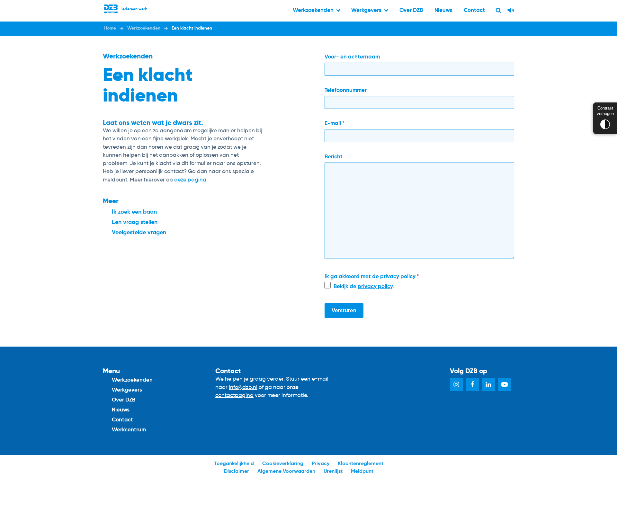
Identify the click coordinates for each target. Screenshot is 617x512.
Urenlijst (333, 471)
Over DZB (411, 9)
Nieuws (443, 9)
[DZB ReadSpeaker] (511, 13)
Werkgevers (127, 389)
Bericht (334, 156)
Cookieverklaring (282, 463)
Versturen (344, 310)
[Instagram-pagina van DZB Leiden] (456, 384)
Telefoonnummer (346, 89)
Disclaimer (236, 471)
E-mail (334, 123)
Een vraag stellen (134, 221)
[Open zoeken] (498, 10)
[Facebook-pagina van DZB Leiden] (472, 384)
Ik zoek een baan (134, 211)
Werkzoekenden (132, 379)
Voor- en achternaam (352, 56)
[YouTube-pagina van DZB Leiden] (504, 384)
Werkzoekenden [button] (313, 9)
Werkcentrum (129, 429)
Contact (474, 9)
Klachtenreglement (360, 463)
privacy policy (375, 286)
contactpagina (234, 395)
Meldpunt (362, 471)
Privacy (320, 463)
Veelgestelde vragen (139, 232)
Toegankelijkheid (234, 463)
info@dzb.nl (243, 387)
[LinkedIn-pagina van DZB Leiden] (488, 384)
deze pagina (190, 179)
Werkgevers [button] (366, 9)
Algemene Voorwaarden (286, 471)
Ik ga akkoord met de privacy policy (372, 276)
